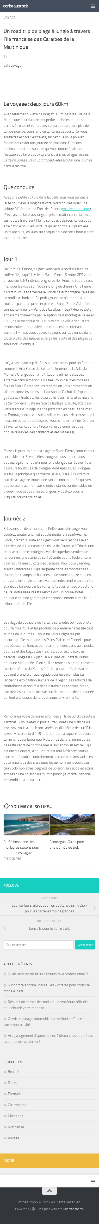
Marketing (15, 1116)
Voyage (10, 18)
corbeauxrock (15, 6)
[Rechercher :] (39, 944)
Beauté (13, 1072)
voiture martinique (76, 209)
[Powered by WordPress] (33, 1209)
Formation (16, 1094)
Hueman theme (73, 1209)
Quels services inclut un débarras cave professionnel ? (48, 974)
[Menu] (93, 6)
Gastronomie (17, 1105)
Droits (12, 1083)
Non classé (16, 1127)
